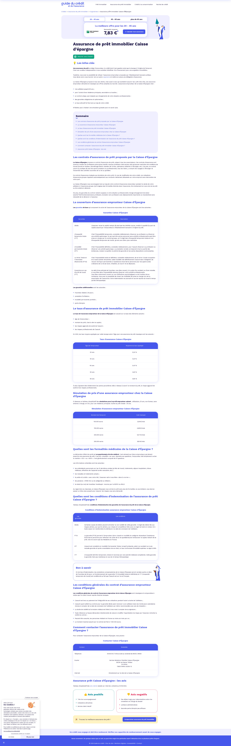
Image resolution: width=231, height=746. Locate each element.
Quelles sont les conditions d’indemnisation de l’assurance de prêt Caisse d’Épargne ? (106, 139)
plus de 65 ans (136, 19)
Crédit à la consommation (144, 4)
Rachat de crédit (162, 4)
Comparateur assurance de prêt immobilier (139, 719)
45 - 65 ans (115, 19)
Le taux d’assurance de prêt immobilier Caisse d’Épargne (97, 128)
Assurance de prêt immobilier (120, 4)
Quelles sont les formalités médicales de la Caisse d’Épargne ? (99, 135)
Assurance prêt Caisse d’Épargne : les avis (92, 149)
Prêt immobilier (101, 4)
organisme (106, 77)
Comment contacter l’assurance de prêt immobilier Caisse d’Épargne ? (101, 145)
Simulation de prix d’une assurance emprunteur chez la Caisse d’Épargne (102, 132)
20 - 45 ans (94, 19)
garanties (79, 207)
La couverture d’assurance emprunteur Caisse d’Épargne (97, 125)
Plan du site (109, 743)
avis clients (93, 686)
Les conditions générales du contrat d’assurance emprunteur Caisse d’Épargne (104, 142)
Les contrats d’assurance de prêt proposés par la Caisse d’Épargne (100, 121)
